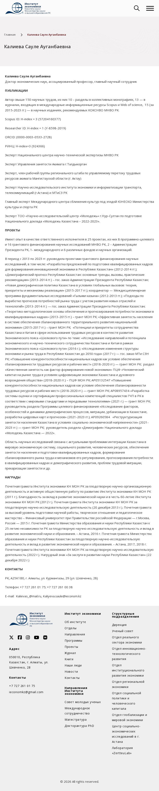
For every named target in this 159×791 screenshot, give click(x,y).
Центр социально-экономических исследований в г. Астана (126, 734)
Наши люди (73, 665)
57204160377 (49, 119)
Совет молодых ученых (83, 702)
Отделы (71, 628)
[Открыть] (150, 8)
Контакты (72, 678)
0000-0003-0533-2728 (34, 137)
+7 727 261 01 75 (22, 686)
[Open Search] (136, 8)
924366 (38, 146)
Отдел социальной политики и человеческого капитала (126, 701)
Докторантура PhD (79, 726)
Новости (71, 671)
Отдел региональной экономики (128, 684)
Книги (69, 659)
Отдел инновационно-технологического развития (129, 654)
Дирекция (119, 625)
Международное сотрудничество (77, 710)
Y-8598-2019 (55, 128)
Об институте (75, 622)
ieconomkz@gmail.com (26, 692)
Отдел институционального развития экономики (128, 670)
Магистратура (76, 719)
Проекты (71, 647)
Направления (75, 634)
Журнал (70, 653)
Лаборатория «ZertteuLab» (122, 750)
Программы (73, 640)
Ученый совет (123, 631)
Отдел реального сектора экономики (127, 639)
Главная (10, 34)
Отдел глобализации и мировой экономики (129, 717)
